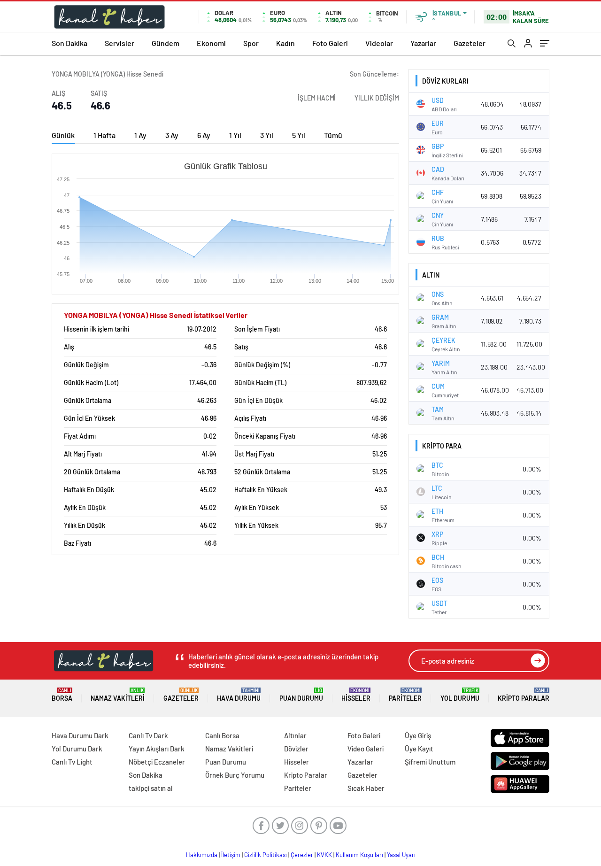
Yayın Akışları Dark (157, 748)
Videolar (379, 43)
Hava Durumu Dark (80, 735)
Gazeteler (469, 43)
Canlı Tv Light (72, 762)
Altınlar (295, 735)
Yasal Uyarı (401, 854)
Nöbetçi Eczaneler (157, 762)
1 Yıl (235, 135)
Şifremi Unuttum (430, 762)
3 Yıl (266, 135)
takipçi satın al (151, 788)
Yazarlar (423, 43)
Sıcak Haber (366, 788)
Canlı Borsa (222, 735)
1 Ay (140, 135)
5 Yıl (298, 135)
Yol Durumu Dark (77, 748)
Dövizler (296, 748)
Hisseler (355, 695)
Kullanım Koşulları (359, 854)
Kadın (285, 43)
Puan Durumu (301, 695)
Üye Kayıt (419, 748)
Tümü (333, 135)
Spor (251, 43)
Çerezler (302, 854)
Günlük (63, 135)
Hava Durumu (239, 695)
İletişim (230, 854)
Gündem (165, 43)
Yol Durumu (459, 695)
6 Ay (203, 135)
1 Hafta (104, 135)
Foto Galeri (330, 43)
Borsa (62, 695)
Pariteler (405, 695)
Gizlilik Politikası (265, 854)
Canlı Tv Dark (148, 735)
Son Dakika (69, 43)
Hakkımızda (201, 854)
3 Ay (171, 135)
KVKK (324, 854)
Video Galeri (365, 748)
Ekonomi (211, 43)
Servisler (119, 43)
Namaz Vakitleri (118, 695)
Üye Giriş (418, 735)
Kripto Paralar (523, 695)
